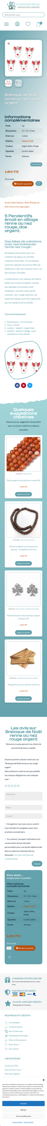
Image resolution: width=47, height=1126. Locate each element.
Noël (27, 203)
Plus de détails (36, 164)
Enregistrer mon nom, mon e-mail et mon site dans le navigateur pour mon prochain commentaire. (22, 828)
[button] (43, 1080)
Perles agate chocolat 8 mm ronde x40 (23, 480)
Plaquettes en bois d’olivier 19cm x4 (23, 684)
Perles (32, 540)
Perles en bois (25, 540)
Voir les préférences (23, 1116)
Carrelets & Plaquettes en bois (27, 678)
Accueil (7, 203)
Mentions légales (17, 1122)
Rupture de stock (23, 699)
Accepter (23, 1103)
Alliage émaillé (27, 141)
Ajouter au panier (24, 183)
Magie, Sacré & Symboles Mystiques (27, 609)
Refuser (23, 1110)
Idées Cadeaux (17, 203)
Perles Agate (27, 474)
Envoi (37, 863)
